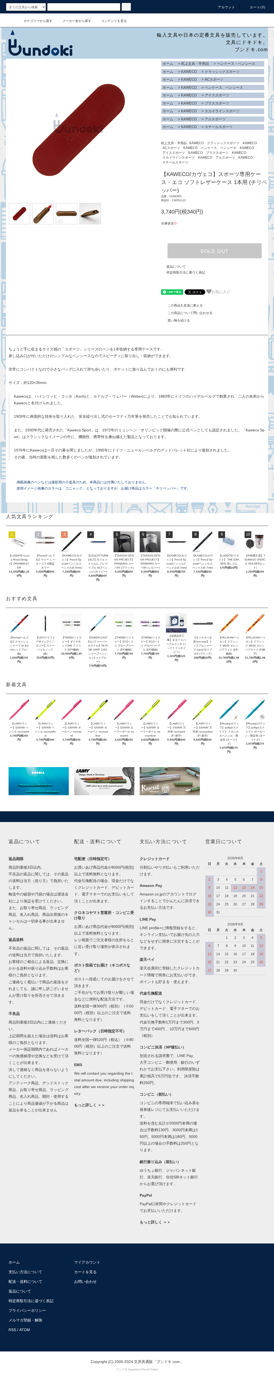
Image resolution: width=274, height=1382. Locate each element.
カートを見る (85, 1272)
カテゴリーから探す (38, 21)
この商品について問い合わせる (190, 313)
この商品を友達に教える (185, 305)
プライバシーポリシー (27, 1310)
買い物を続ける (179, 320)
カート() (257, 7)
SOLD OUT (214, 250)
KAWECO (189, 72)
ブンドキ (122, 1369)
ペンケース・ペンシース (236, 64)
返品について (176, 266)
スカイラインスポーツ (222, 111)
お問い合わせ (85, 1281)
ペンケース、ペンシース (224, 87)
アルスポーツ (215, 119)
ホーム (168, 64)
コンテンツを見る (114, 21)
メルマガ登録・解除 (25, 1320)
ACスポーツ (214, 79)
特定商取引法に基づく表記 (185, 272)
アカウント (226, 7)
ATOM (24, 1330)
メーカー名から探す (76, 21)
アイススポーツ (217, 95)
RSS (12, 1330)
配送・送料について (25, 1281)
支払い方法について (25, 1272)
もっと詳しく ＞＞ (89, 1105)
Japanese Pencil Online (143, 1369)
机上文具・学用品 (195, 64)
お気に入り (221, 291)
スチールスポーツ (219, 127)
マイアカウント (87, 1262)
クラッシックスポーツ (222, 72)
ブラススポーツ (217, 103)
